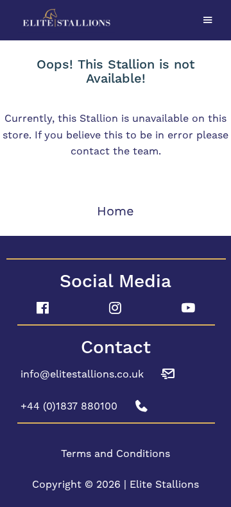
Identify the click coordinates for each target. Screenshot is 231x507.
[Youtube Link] (188, 308)
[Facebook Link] (42, 308)
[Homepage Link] (115, 18)
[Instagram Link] (115, 308)
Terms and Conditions (115, 453)
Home (115, 211)
